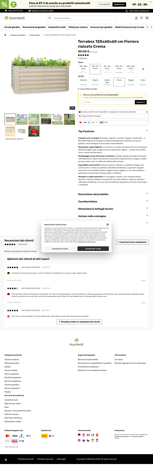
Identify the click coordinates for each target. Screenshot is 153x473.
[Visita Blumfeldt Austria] (83, 435)
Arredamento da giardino (88, 367)
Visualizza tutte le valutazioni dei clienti (80, 322)
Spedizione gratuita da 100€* (43, 11)
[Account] (136, 18)
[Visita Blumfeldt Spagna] (97, 435)
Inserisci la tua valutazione (133, 242)
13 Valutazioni (82, 58)
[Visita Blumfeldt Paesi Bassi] (97, 440)
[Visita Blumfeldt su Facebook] (5, 460)
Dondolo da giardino (12, 377)
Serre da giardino (11, 374)
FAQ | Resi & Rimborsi (13, 418)
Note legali (61, 459)
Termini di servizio (137, 436)
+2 (143, 69)
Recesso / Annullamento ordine (17, 411)
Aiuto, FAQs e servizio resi (139, 11)
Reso (6, 407)
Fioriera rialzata (10, 370)
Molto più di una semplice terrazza (92, 370)
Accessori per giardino (18, 35)
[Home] (7, 35)
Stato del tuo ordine (12, 403)
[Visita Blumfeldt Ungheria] (92, 440)
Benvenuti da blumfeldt (88, 359)
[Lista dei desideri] (141, 18)
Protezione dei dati (26, 459)
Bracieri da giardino (12, 381)
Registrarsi (141, 102)
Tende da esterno (11, 359)
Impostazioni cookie (12, 421)
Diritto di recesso (11, 414)
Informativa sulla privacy (122, 436)
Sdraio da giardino (12, 388)
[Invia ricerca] (50, 18)
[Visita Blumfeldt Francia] (88, 435)
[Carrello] (147, 18)
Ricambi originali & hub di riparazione (130, 363)
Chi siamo (119, 359)
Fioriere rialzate (35, 35)
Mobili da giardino (11, 363)
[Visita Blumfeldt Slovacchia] (83, 440)
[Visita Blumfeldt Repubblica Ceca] (88, 440)
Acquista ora (119, 4)
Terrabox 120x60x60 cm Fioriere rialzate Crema (60, 35)
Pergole (7, 392)
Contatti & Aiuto (11, 400)
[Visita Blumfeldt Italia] (92, 435)
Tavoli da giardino (11, 385)
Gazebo (7, 367)
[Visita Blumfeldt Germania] (79, 435)
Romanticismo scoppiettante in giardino (94, 363)
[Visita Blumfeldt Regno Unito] (79, 440)
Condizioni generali (45, 459)
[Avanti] (151, 27)
